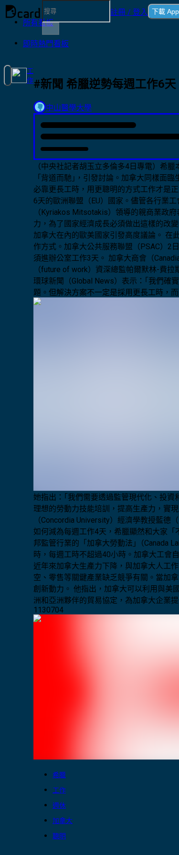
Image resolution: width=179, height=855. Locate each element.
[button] (129, 11)
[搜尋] (50, 28)
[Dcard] (23, 11)
